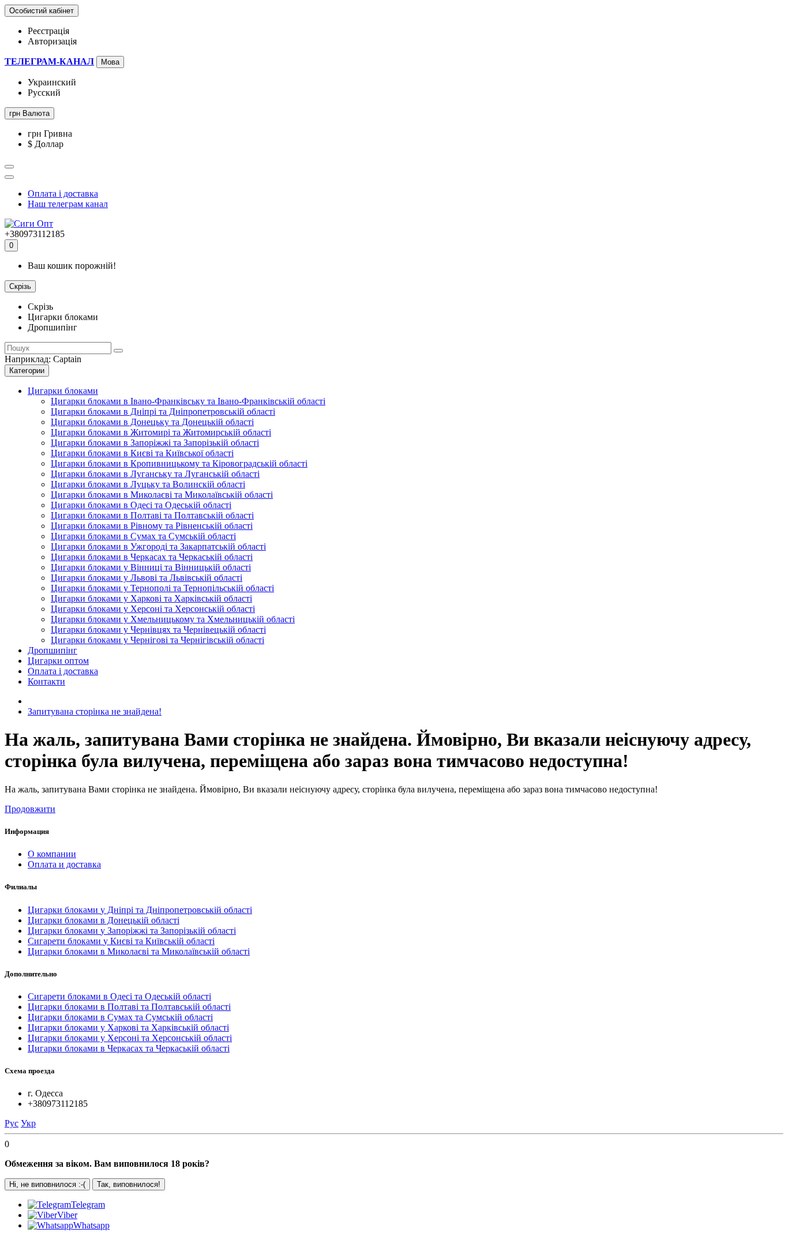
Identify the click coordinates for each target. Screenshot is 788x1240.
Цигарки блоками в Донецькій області (103, 920)
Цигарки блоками (63, 391)
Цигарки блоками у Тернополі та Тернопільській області (162, 588)
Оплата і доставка (63, 193)
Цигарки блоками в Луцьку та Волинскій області (148, 484)
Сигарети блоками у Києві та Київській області (121, 941)
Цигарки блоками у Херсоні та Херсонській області (153, 609)
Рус (11, 1123)
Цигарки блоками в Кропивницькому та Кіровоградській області (179, 463)
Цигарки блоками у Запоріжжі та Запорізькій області (132, 930)
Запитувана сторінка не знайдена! (95, 711)
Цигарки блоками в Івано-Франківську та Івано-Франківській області (188, 401)
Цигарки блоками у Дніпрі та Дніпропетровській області (140, 910)
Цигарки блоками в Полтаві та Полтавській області (152, 515)
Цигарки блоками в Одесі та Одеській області (141, 505)
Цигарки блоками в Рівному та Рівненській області (152, 526)
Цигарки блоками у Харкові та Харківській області (151, 598)
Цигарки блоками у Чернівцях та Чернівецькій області (158, 629)
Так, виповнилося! (128, 1184)
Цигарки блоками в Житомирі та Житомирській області (161, 432)
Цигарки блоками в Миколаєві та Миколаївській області (162, 494)
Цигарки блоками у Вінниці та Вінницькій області (151, 567)
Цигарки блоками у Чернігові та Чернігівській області (157, 640)
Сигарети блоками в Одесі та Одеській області (119, 996)
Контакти (46, 681)
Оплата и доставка (64, 864)
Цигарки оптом (58, 661)
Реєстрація (48, 31)
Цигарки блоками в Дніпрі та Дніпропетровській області (163, 411)
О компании (52, 854)
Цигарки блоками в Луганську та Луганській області (155, 474)
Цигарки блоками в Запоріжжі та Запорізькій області (155, 443)
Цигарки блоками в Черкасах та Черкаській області (152, 557)
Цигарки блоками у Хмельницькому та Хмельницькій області (173, 619)
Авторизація (52, 41)
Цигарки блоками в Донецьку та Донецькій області (152, 422)
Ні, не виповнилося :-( (47, 1184)
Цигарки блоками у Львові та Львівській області (146, 578)
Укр (28, 1123)
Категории (26, 370)
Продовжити (30, 809)
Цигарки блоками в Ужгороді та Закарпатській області (158, 546)
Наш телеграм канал (68, 204)
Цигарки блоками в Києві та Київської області (142, 453)
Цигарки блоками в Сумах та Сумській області (143, 536)
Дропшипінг (52, 650)
